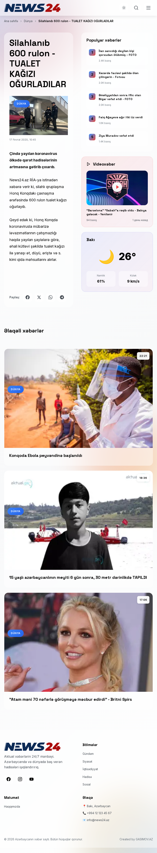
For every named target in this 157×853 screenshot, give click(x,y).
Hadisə (87, 777)
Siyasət (87, 761)
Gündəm (88, 753)
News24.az (19, 180)
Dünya (28, 21)
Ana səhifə (11, 21)
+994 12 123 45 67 (99, 813)
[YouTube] (31, 779)
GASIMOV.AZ (144, 839)
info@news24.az (98, 820)
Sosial (87, 784)
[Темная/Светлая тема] (123, 7)
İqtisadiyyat (90, 769)
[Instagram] (20, 779)
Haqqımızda (12, 806)
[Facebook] (8, 779)
